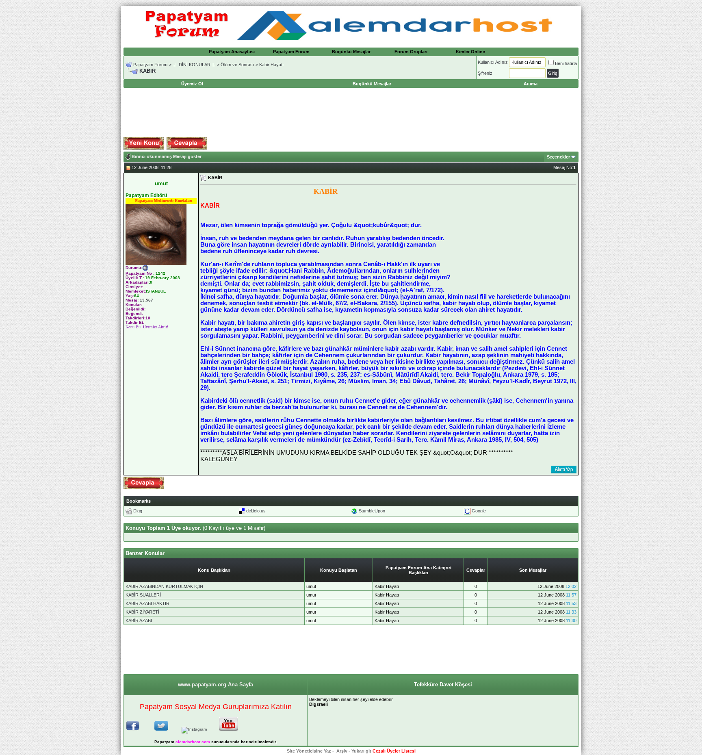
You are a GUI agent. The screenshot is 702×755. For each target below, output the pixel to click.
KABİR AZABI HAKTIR (147, 603)
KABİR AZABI (139, 620)
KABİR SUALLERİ (143, 594)
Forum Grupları (410, 51)
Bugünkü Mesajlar (351, 51)
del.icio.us (256, 510)
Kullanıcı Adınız (493, 62)
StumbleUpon (372, 510)
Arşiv (341, 750)
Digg (137, 510)
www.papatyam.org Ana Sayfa (215, 684)
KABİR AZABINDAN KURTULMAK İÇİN (164, 586)
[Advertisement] (351, 112)
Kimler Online (470, 51)
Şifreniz (485, 73)
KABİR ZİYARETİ (142, 612)
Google (479, 510)
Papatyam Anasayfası (232, 51)
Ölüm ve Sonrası (237, 64)
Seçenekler (558, 156)
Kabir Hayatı (271, 64)
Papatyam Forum (291, 51)
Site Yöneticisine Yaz (309, 750)
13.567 (146, 300)
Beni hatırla (566, 63)
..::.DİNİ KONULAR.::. (194, 64)
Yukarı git (361, 750)
